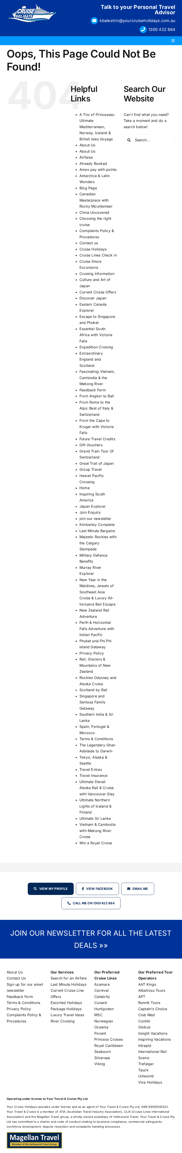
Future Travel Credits (97, 439)
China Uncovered (94, 212)
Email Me (140, 888)
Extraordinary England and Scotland (91, 359)
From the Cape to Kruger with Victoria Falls (96, 426)
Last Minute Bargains (97, 531)
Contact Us (16, 978)
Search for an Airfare (69, 978)
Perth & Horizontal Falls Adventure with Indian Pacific (96, 628)
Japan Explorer (92, 506)
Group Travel (90, 469)
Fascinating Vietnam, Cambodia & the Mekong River (97, 377)
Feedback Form (92, 390)
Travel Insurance (93, 775)
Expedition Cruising (96, 347)
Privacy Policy (91, 653)
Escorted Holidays (66, 1002)
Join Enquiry (90, 512)
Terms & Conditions (96, 739)
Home (84, 488)
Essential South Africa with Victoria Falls (96, 335)
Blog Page (88, 188)
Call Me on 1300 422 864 (94, 903)
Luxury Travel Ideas (67, 1015)
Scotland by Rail (93, 690)
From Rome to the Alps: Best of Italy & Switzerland (96, 408)
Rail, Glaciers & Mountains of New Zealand (95, 665)
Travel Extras (90, 769)
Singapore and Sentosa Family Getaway (92, 702)
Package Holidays (66, 1009)
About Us (87, 145)
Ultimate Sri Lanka (95, 818)
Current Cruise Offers (97, 292)
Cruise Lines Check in (98, 255)
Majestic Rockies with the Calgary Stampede (98, 543)
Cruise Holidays (93, 249)
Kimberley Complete (97, 524)
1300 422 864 (161, 29)
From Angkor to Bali (96, 396)
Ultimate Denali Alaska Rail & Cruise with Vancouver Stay (97, 787)
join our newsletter (95, 518)
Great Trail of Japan (96, 463)
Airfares (86, 157)
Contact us (88, 243)
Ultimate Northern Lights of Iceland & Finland (95, 806)
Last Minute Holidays (69, 984)
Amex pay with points (98, 169)
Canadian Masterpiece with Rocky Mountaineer (96, 200)
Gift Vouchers (91, 445)
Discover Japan (92, 298)
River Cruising (63, 1021)
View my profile (53, 888)
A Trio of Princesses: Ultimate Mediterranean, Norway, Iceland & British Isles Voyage (97, 126)
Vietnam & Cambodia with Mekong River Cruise (97, 830)
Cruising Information (97, 273)
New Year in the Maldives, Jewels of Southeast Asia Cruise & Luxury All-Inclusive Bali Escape (97, 592)
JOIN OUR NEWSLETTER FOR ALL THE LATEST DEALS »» (91, 939)
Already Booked (93, 163)
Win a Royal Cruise (95, 843)
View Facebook (99, 888)
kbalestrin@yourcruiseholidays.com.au (137, 20)
